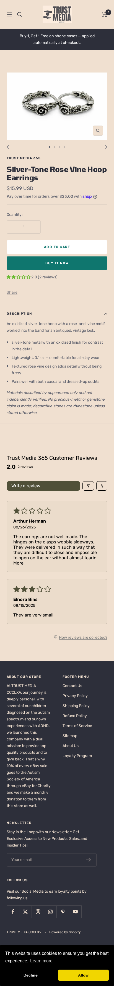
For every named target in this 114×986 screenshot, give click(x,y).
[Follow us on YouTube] (75, 911)
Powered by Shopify (65, 932)
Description (19, 314)
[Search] (19, 14)
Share (12, 292)
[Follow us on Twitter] (25, 911)
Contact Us (72, 685)
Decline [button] (31, 975)
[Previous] (9, 147)
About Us (71, 745)
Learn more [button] (41, 960)
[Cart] (104, 14)
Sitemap (70, 735)
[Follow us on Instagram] (50, 911)
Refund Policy (75, 715)
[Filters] (88, 486)
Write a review (25, 485)
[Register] (88, 860)
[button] (19, 277)
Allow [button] (83, 975)
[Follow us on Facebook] (13, 911)
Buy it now (57, 263)
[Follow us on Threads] (38, 911)
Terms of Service (77, 725)
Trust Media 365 (24, 158)
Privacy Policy (75, 695)
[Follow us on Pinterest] (62, 911)
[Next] (105, 147)
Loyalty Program (77, 755)
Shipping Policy (76, 705)
